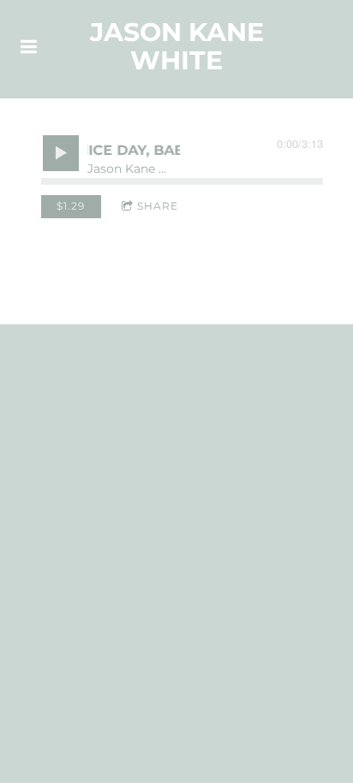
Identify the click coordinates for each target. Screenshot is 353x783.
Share (157, 205)
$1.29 (71, 205)
